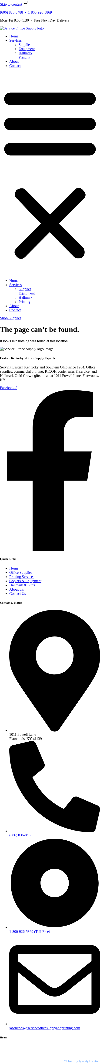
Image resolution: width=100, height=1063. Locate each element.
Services (15, 40)
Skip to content (11, 4)
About (14, 61)
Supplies (25, 45)
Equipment (27, 49)
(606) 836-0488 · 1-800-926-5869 (26, 12)
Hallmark (25, 53)
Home (13, 36)
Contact (15, 66)
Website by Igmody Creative (82, 1061)
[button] (50, 173)
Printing (24, 57)
